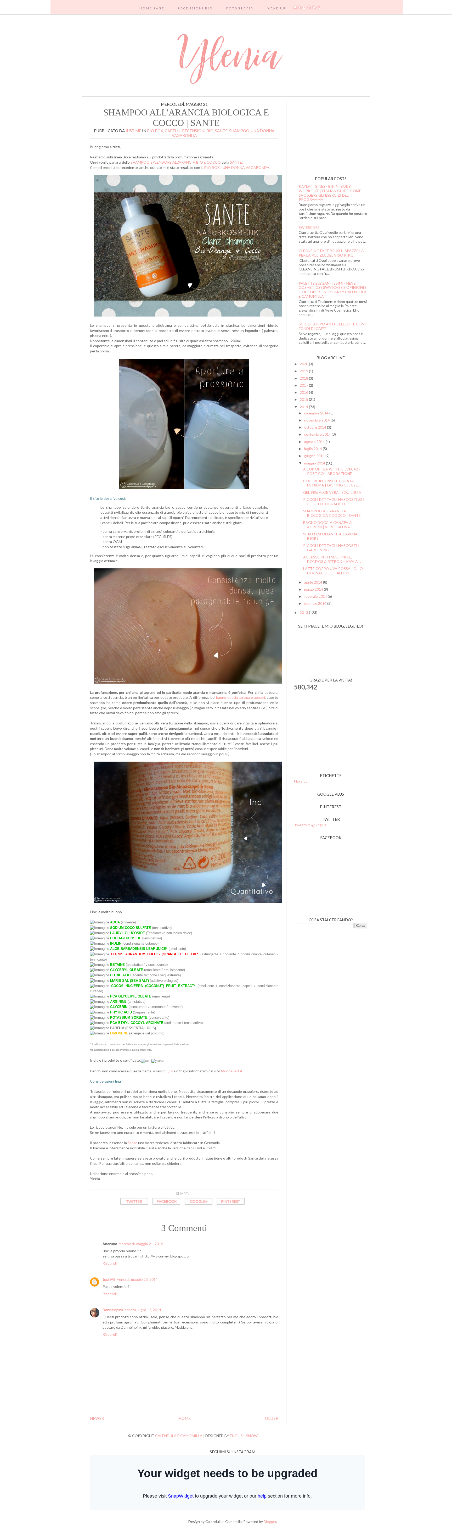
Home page (152, 8)
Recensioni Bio (195, 8)
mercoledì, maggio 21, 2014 (141, 1244)
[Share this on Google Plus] (198, 1205)
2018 (304, 378)
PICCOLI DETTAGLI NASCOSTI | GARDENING (331, 547)
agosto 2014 (315, 441)
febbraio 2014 (316, 596)
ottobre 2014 (315, 427)
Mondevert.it (231, 1071)
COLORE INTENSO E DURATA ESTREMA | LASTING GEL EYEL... (332, 483)
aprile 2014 (313, 582)
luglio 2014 (313, 448)
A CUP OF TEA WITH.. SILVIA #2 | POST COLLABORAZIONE (331, 471)
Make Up (276, 8)
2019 (304, 371)
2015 (304, 399)
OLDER (271, 1418)
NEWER (97, 1418)
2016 (304, 392)
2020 (304, 364)
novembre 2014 (317, 420)
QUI (169, 1071)
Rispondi (110, 1263)
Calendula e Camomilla (178, 1435)
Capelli (172, 130)
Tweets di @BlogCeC (311, 825)
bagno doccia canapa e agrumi (240, 697)
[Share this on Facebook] (166, 1205)
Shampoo (239, 130)
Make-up (300, 781)
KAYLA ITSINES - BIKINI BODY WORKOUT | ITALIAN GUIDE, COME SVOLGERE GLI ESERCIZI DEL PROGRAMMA (330, 193)
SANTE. (236, 162)
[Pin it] (230, 1205)
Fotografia (239, 8)
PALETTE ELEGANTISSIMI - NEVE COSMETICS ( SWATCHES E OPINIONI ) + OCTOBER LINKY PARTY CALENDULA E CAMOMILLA (332, 289)
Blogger (270, 1521)
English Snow (244, 1435)
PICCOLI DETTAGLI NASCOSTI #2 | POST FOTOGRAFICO (333, 501)
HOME (185, 1418)
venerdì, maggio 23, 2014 (137, 1279)
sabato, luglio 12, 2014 (143, 1309)
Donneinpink (113, 1309)
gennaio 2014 (315, 603)
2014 (304, 406)
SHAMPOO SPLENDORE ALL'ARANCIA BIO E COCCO (176, 162)
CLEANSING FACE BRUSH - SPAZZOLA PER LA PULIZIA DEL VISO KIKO (331, 252)
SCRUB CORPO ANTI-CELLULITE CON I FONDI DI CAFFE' (332, 326)
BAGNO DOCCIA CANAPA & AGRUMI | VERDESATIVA (327, 524)
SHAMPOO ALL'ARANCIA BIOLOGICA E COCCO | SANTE (332, 513)
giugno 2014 (314, 455)
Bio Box (155, 130)
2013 (304, 612)
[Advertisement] (326, 134)
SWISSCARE (309, 227)
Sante (221, 130)
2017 (304, 385)
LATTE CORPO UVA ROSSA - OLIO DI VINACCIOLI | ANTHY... (333, 570)
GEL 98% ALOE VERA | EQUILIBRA (332, 492)
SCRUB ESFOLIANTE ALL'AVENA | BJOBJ (331, 536)
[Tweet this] (134, 1205)
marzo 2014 (314, 589)
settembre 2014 (318, 434)
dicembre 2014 (316, 413)
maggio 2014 (315, 463)
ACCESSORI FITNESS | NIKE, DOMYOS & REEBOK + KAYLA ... (332, 559)
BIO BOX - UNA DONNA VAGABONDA (236, 167)
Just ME (109, 1279)
